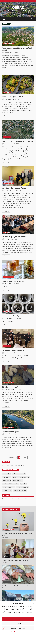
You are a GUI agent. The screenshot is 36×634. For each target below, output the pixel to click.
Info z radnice (7, 92)
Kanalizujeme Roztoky (18, 304)
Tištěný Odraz (8, 487)
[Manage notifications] (3, 628)
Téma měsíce (7, 232)
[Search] (31, 18)
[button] (33, 603)
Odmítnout (18, 623)
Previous (11, 457)
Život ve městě (20, 490)
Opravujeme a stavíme (18, 599)
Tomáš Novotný (9, 190)
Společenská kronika (10, 484)
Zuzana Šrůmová (9, 99)
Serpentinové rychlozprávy (18, 84)
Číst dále (6, 71)
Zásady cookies (9, 632)
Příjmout (18, 619)
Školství (7, 490)
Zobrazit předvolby (18, 628)
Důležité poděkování (18, 375)
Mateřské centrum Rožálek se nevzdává (18, 574)
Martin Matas (8, 283)
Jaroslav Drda (8, 52)
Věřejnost (7, 239)
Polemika (7, 480)
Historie (7, 474)
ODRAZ (18, 7)
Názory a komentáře (8, 43)
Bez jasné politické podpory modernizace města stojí (18, 521)
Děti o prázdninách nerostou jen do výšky (18, 548)
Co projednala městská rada (18, 338)
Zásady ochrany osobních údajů (21, 632)
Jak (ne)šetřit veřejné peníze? (18, 269)
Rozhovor (17, 480)
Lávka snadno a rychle (18, 419)
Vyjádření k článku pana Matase (18, 176)
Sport (23, 484)
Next (25, 457)
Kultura (6, 477)
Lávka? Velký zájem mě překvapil (18, 224)
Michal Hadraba (9, 318)
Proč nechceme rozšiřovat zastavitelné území (18, 36)
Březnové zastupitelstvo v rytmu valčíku (18, 129)
